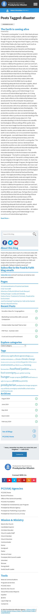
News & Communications (9, 580)
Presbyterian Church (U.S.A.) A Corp (13, 514)
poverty (25, 381)
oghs (2, 381)
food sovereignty (8, 372)
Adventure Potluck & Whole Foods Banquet (15, 291)
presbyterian (8, 385)
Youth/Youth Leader (7, 569)
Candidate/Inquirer (7, 527)
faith (14, 365)
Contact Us (19, 454)
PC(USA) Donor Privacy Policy (11, 611)
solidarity (7, 388)
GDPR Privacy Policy (29, 611)
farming (27, 365)
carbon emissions (7, 359)
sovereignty (13, 388)
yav (11, 391)
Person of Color (6, 554)
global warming (25, 373)
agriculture (14, 355)
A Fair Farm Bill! (6, 289)
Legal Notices (5, 613)
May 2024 (5, 410)
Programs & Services (8, 583)
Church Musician (6, 539)
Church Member (6, 536)
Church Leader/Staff (7, 533)
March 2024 (5, 416)
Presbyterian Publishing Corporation (13, 511)
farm (18, 365)
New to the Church (7, 524)
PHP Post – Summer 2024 (10, 331)
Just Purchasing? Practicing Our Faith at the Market (18, 301)
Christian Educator (7, 530)
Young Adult (5, 566)
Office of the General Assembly (11, 499)
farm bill (22, 365)
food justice (22, 369)
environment (7, 364)
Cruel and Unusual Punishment (12, 337)
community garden (21, 362)
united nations (30, 388)
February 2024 (6, 421)
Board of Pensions (7, 496)
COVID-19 (34, 362)
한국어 (3, 598)
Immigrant (4, 548)
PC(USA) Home (18, 436)
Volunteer (4, 560)
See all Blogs (18, 431)
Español (3, 595)
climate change (28, 359)
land (29, 377)
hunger (5, 377)
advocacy (5, 355)
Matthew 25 (34, 377)
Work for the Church (8, 589)
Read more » (5, 218)
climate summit (5, 362)
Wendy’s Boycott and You (9, 304)
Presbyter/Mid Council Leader (11, 557)
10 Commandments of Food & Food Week (14, 286)
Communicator (6, 542)
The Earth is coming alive (15, 29)
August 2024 (6, 399)
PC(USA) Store (6, 586)
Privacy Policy (31, 609)
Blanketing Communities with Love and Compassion (15, 318)
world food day (5, 391)
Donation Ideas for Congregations (13, 311)
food (12, 368)
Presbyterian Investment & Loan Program (15, 505)
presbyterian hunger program (26, 385)
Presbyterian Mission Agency (10, 508)
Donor (3, 545)
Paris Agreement (8, 381)
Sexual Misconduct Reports (10, 592)
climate (18, 359)
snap (2, 388)
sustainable (21, 388)
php (20, 381)
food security (32, 369)
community (12, 362)
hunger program (15, 377)
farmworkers (5, 369)
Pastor (3, 551)
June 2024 (5, 404)
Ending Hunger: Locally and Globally (13, 294)
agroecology (24, 356)
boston (32, 356)
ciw (14, 359)
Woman (3, 563)
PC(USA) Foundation (8, 502)
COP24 (30, 362)
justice (24, 376)
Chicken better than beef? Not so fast (14, 325)
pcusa (15, 380)
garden (18, 373)
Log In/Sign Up (6, 601)
